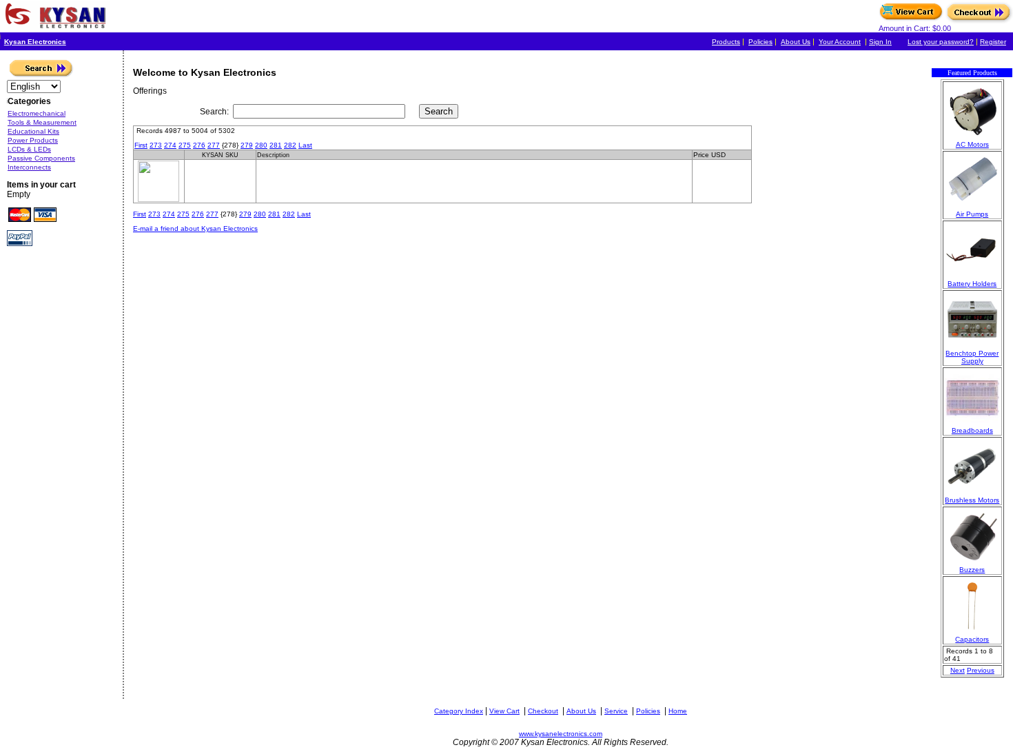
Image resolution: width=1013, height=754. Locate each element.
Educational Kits (33, 131)
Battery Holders (972, 283)
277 (213, 145)
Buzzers (972, 569)
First (140, 145)
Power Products (33, 140)
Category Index (458, 711)
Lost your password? (941, 41)
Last (305, 145)
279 (247, 145)
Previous (980, 670)
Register (993, 41)
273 (156, 145)
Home (677, 711)
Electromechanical (36, 113)
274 (170, 145)
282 (290, 145)
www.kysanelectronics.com (560, 733)
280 (261, 145)
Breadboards (972, 430)
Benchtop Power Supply (972, 357)
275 (184, 145)
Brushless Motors (972, 500)
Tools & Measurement (42, 122)
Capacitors (972, 639)
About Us (795, 41)
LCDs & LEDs (29, 149)
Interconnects (29, 167)
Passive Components (41, 158)
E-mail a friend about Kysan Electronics (195, 228)
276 (199, 145)
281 (275, 145)
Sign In (880, 41)
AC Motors (972, 144)
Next (957, 670)
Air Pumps (972, 214)
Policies (760, 41)
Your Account (840, 41)
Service (616, 711)
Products (726, 41)
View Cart (504, 711)
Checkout (543, 711)
